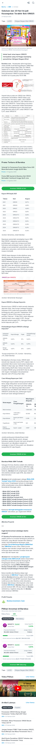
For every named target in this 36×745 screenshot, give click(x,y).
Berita (4, 7)
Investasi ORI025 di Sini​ (18, 188)
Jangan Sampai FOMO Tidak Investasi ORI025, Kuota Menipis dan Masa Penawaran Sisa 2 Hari (18, 731)
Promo (4, 172)
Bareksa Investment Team (16, 601)
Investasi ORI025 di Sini (18, 454)
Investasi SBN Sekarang (18, 665)
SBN (9, 7)
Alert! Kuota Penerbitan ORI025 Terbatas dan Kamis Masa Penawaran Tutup (17, 739)
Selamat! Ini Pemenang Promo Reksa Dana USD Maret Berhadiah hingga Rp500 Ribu (18, 168)
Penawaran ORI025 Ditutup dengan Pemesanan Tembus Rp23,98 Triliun (14, 713)
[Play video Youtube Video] (18, 688)
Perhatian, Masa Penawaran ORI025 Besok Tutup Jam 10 (16, 722)
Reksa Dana (6, 614)
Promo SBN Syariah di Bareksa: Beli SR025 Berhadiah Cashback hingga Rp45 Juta (16, 177)
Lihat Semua (30, 677)
